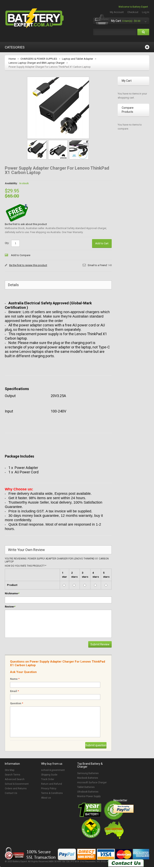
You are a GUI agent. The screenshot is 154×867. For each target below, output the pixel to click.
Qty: (7, 242)
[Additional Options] (123, 809)
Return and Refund (51, 784)
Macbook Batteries (87, 777)
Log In (145, 12)
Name (14, 678)
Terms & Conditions (52, 793)
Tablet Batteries (86, 787)
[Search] (143, 32)
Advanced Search (14, 779)
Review (9, 606)
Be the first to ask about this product (26, 224)
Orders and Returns (16, 788)
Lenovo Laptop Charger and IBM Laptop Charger (37, 62)
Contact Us (11, 793)
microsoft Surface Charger (92, 782)
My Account (117, 12)
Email (14, 691)
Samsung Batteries (88, 773)
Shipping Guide (49, 774)
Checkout (132, 12)
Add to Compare (20, 255)
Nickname (11, 593)
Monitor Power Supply (89, 796)
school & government (53, 770)
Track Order (47, 779)
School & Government (17, 784)
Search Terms (12, 774)
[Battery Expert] (35, 18)
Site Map (9, 770)
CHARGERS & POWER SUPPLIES (38, 58)
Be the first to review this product (28, 265)
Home (12, 58)
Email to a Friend (97, 265)
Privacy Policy (48, 788)
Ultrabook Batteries (87, 791)
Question (16, 703)
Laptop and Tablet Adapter (77, 58)
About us (46, 797)
